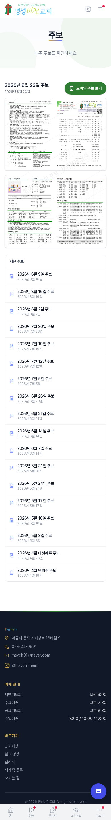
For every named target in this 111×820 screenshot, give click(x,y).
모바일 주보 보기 (89, 88)
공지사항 (11, 746)
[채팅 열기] (98, 791)
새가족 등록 (14, 770)
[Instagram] (88, 9)
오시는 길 (12, 778)
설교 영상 (12, 754)
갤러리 (10, 762)
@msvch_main (24, 665)
